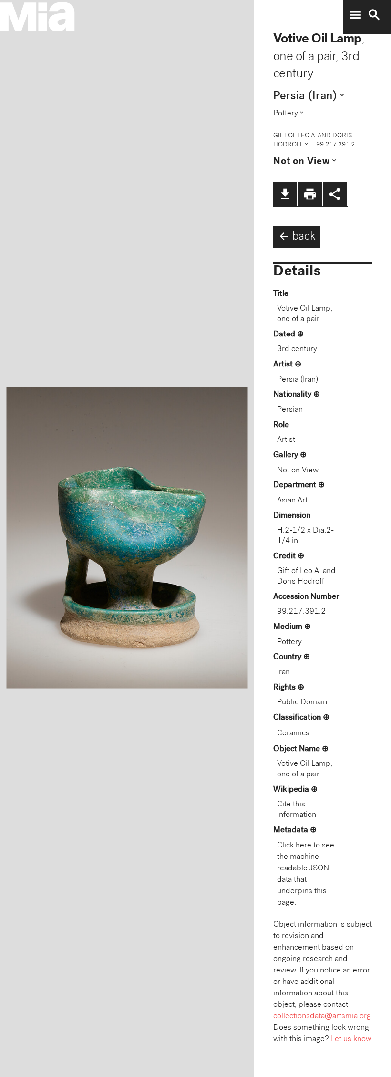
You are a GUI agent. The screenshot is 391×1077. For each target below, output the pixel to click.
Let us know (351, 1039)
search (374, 15)
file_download (285, 194)
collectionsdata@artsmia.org (322, 1017)
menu (355, 15)
